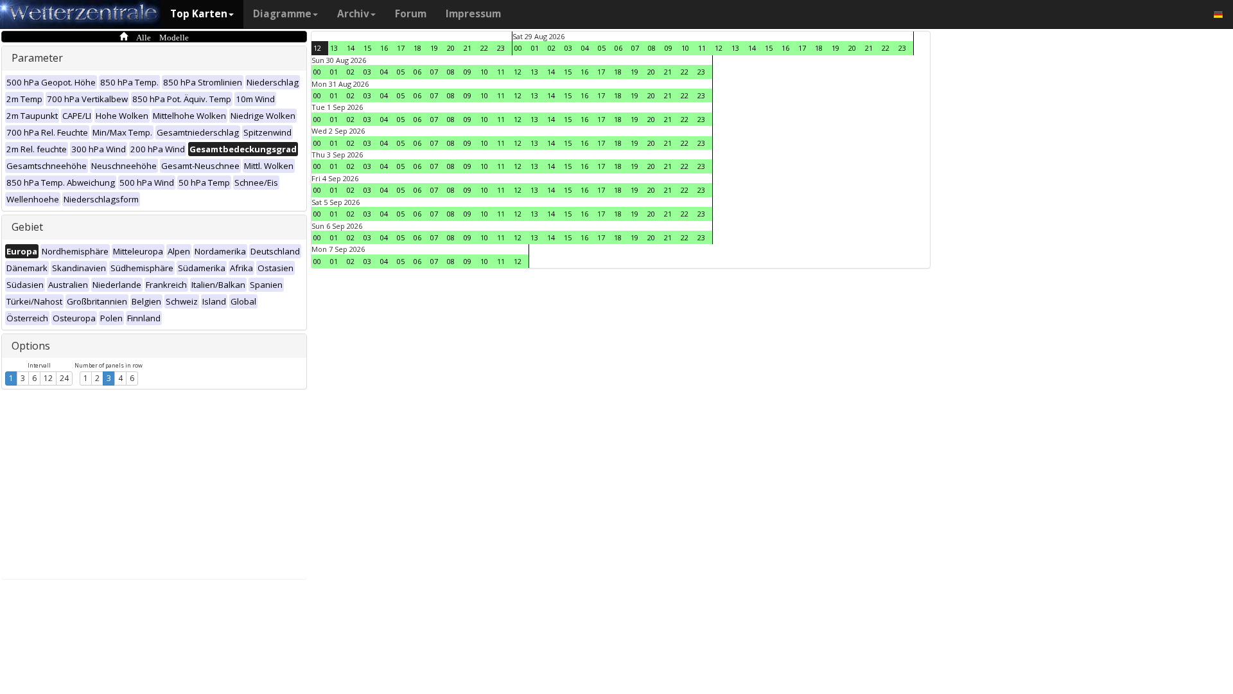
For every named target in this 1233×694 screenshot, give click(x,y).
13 (334, 48)
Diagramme (282, 14)
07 (635, 48)
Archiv (353, 14)
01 (535, 48)
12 (48, 378)
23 (501, 48)
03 (568, 48)
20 (451, 48)
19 (434, 48)
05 (602, 48)
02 (551, 48)
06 (618, 48)
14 (350, 48)
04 (585, 48)
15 (367, 48)
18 (417, 48)
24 (64, 378)
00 (518, 48)
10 (685, 48)
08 (652, 48)
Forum (410, 14)
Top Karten (198, 14)
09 (668, 48)
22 (484, 48)
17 (401, 48)
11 (702, 48)
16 (384, 48)
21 (467, 48)
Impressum (473, 14)
